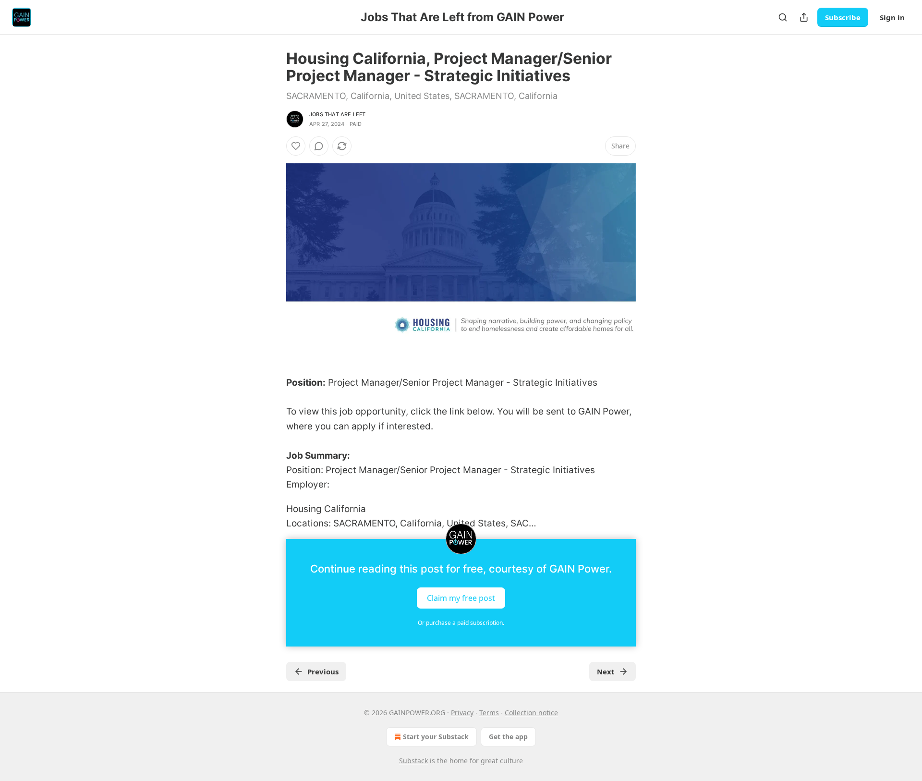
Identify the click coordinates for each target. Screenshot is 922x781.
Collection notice (531, 712)
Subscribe (843, 17)
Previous (323, 671)
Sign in (892, 17)
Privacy (462, 712)
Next (606, 671)
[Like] (295, 146)
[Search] (782, 17)
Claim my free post (461, 597)
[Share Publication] (803, 17)
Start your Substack (436, 736)
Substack (413, 760)
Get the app (508, 736)
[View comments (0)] (318, 146)
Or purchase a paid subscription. (461, 623)
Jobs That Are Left (337, 114)
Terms (489, 712)
